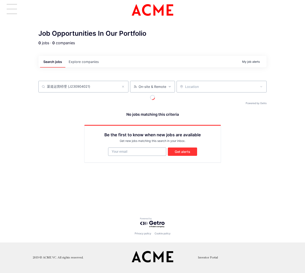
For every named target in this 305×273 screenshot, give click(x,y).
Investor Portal (208, 257)
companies (84, 62)
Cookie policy (163, 233)
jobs (52, 62)
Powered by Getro (256, 103)
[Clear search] (123, 86)
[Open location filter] (261, 86)
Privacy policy (143, 233)
